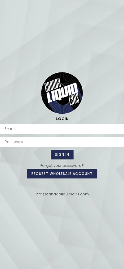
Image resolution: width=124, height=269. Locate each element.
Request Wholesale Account (62, 173)
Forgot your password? (62, 165)
